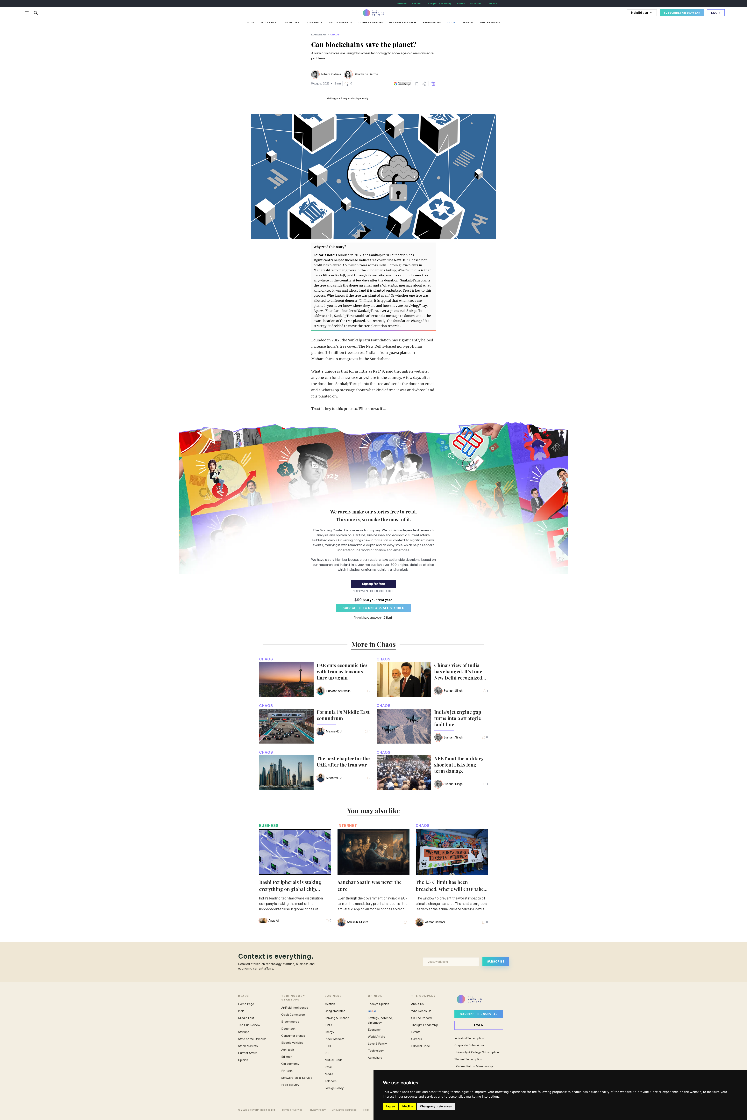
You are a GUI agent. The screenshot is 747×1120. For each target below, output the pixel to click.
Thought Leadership (439, 3)
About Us (417, 1004)
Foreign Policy (334, 1088)
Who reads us (490, 22)
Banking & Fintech (402, 22)
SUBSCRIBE (495, 961)
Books (461, 3)
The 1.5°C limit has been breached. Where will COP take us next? (450, 889)
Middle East (269, 22)
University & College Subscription (476, 1052)
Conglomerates (335, 1011)
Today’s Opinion (378, 1004)
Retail (328, 1067)
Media (329, 1074)
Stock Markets (340, 22)
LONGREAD (318, 34)
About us (475, 3)
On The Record (421, 1018)
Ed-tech (286, 1056)
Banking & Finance (337, 1018)
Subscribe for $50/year (478, 1014)
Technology (376, 1050)
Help (366, 1109)
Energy (329, 1032)
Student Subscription (468, 1059)
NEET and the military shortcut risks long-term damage (458, 764)
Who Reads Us (421, 1011)
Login (716, 13)
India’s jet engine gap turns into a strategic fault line (457, 718)
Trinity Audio (347, 98)
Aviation (330, 1004)
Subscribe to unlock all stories (373, 608)
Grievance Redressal (344, 1109)
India (250, 22)
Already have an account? (373, 617)
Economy (374, 1029)
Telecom (331, 1081)
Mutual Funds (333, 1060)
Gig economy (290, 1063)
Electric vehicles (292, 1042)
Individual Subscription (469, 1038)
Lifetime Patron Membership (473, 1066)
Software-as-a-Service (296, 1078)
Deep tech (288, 1028)
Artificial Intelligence (294, 1007)
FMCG (329, 1025)
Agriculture (375, 1057)
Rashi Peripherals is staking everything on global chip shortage (290, 889)
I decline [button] (407, 1106)
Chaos (335, 34)
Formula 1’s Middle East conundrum (343, 715)
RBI (327, 1053)
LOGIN (478, 1025)
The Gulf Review (249, 1025)
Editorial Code (420, 1046)
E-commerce (290, 1021)
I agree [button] (390, 1106)
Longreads (314, 22)
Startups (292, 22)
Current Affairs (371, 22)
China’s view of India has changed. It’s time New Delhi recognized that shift (458, 671)
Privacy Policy (317, 1109)
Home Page (246, 1004)
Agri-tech (287, 1049)
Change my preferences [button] (436, 1106)
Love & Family (377, 1043)
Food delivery (290, 1085)
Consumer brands (293, 1035)
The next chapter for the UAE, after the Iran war (343, 761)
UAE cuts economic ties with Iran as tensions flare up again (342, 671)
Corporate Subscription (469, 1045)
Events (416, 3)
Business (268, 825)
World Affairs (376, 1036)
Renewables (432, 22)
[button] (348, 83)
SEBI (328, 1046)
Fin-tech (287, 1071)
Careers (492, 3)
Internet (347, 825)
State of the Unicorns (252, 1039)
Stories (402, 3)
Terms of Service (292, 1109)
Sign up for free (373, 583)
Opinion (467, 22)
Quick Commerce (293, 1014)
